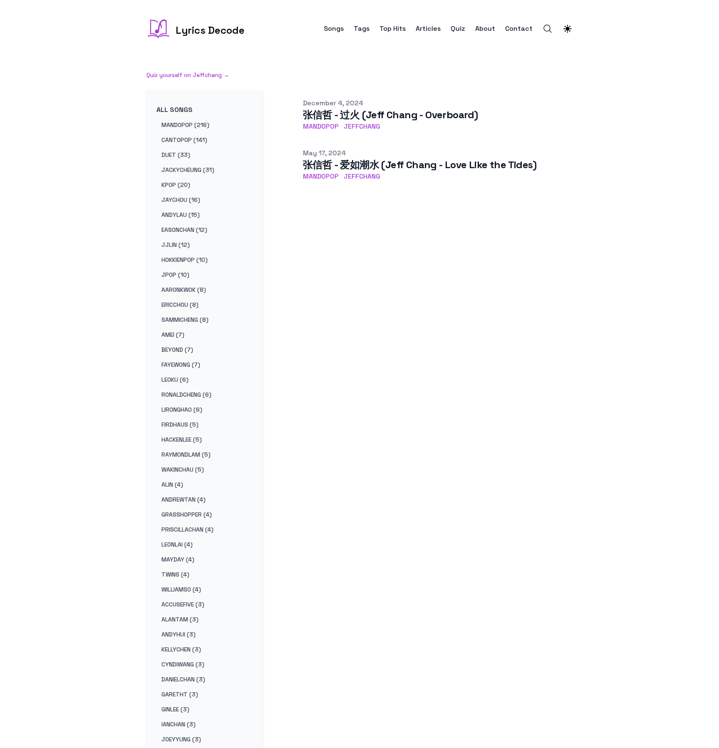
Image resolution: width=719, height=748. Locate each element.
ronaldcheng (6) (186, 394)
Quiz (458, 29)
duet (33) (175, 155)
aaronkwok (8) (183, 289)
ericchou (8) (179, 304)
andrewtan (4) (183, 499)
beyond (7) (177, 349)
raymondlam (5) (186, 454)
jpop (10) (175, 274)
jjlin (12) (175, 245)
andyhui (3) (178, 634)
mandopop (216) (185, 125)
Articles (428, 29)
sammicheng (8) (184, 319)
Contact (519, 29)
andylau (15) (180, 215)
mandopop (321, 126)
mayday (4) (177, 559)
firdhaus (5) (179, 424)
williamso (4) (181, 589)
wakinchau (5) (182, 469)
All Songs (174, 109)
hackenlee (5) (181, 439)
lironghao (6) (181, 409)
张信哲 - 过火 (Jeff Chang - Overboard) (390, 114)
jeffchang (362, 126)
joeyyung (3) (181, 739)
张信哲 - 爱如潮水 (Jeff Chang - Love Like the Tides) (419, 164)
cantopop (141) (184, 140)
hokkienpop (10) (184, 259)
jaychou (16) (180, 200)
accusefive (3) (182, 604)
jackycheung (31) (187, 170)
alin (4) (172, 484)
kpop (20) (175, 185)
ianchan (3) (178, 724)
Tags (361, 29)
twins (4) (175, 574)
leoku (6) (174, 379)
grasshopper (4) (186, 514)
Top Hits (392, 29)
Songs (334, 29)
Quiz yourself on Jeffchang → (187, 75)
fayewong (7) (180, 364)
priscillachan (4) (187, 529)
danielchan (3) (183, 679)
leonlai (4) (177, 544)
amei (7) (172, 334)
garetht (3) (179, 694)
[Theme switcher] (568, 29)
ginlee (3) (175, 709)
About (485, 29)
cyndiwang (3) (182, 664)
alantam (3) (179, 619)
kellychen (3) (181, 649)
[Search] (548, 29)
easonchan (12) (184, 230)
